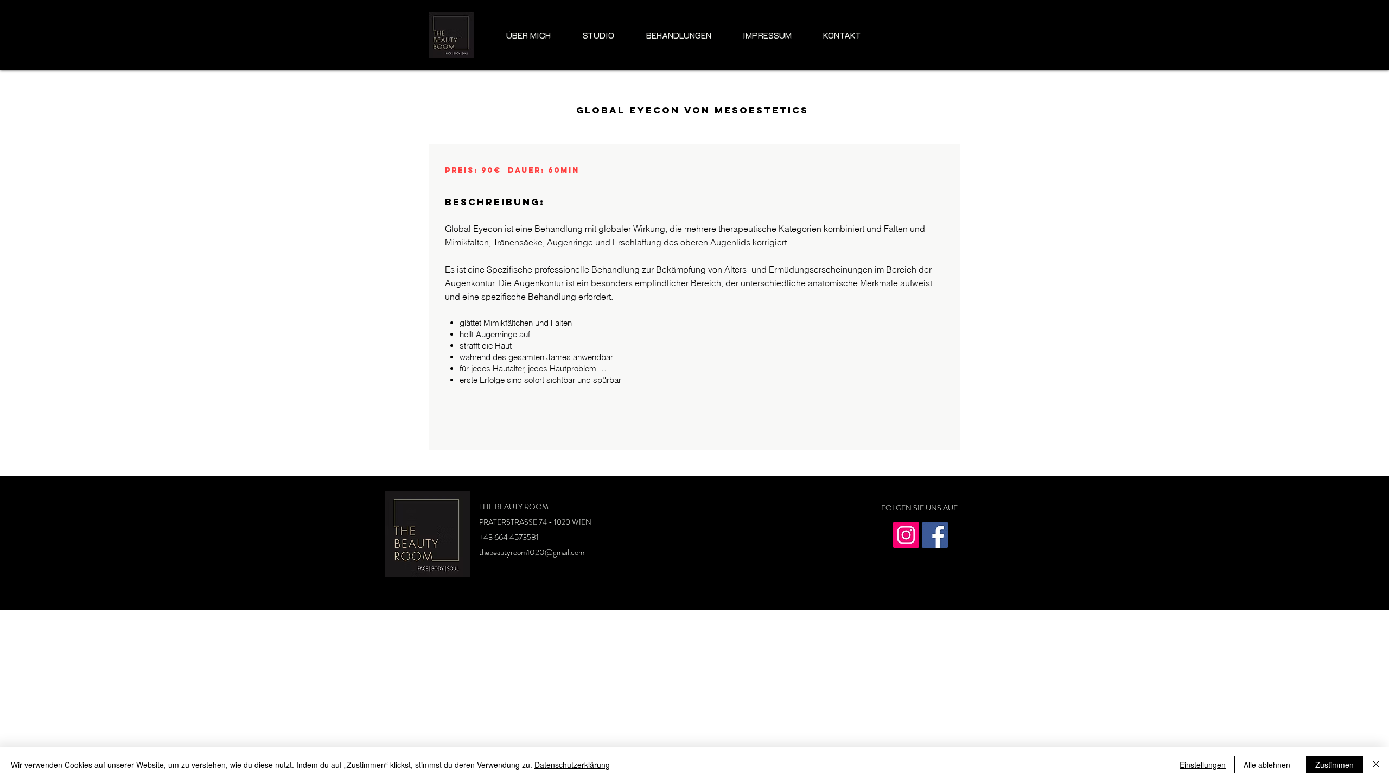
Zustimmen (1334, 764)
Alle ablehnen (1267, 764)
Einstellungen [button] (1203, 764)
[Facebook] (935, 535)
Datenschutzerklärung (572, 764)
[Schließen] (1375, 764)
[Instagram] (906, 535)
